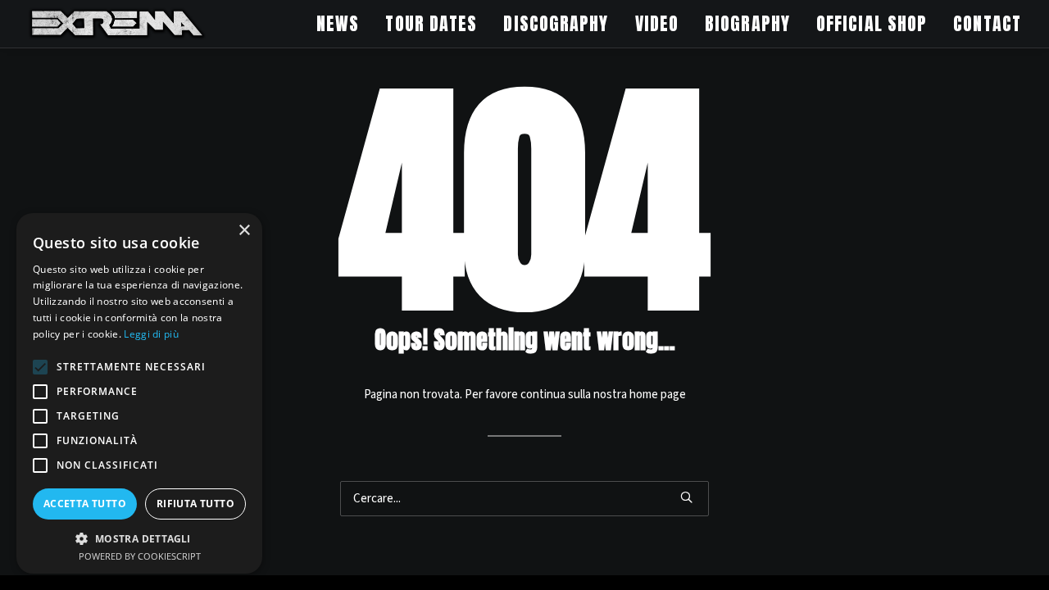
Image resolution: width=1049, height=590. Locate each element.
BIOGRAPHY (747, 23)
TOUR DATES (431, 23)
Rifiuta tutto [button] (195, 504)
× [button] (244, 231)
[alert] (139, 393)
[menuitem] (343, 24)
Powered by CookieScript (140, 556)
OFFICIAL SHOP (871, 23)
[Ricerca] (524, 498)
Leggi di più (151, 334)
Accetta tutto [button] (84, 504)
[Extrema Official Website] (117, 23)
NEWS (337, 23)
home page (657, 394)
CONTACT (987, 23)
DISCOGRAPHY (555, 23)
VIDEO (657, 23)
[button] (686, 497)
